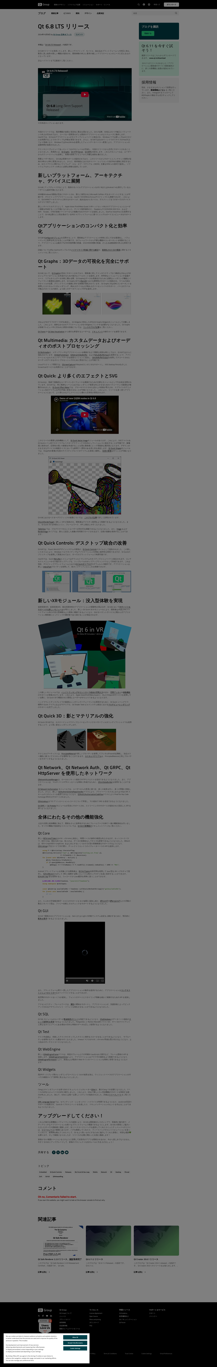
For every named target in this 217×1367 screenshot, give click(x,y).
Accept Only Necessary (75, 1343)
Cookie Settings (75, 1348)
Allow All (75, 1337)
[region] (47, 1348)
